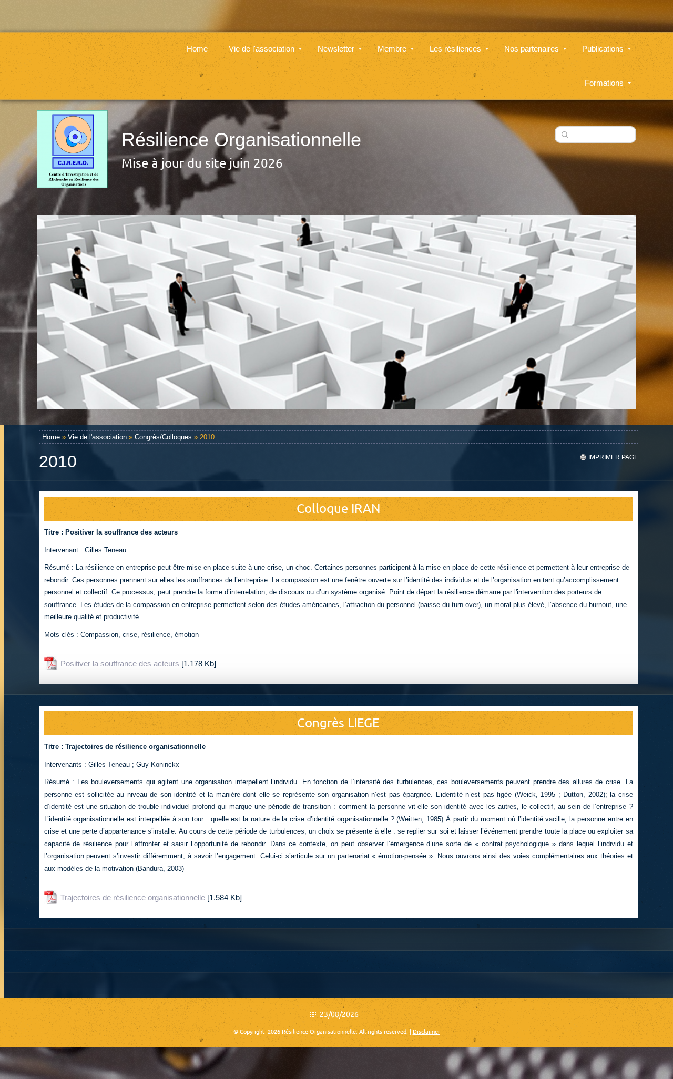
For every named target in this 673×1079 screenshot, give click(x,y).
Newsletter (336, 48)
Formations (604, 82)
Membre (392, 48)
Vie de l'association (261, 48)
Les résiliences (455, 48)
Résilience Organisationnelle (241, 139)
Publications (603, 48)
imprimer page (613, 457)
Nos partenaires (531, 48)
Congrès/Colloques (163, 437)
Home (197, 48)
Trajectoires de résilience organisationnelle (132, 897)
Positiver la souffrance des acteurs (119, 663)
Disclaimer (426, 1032)
